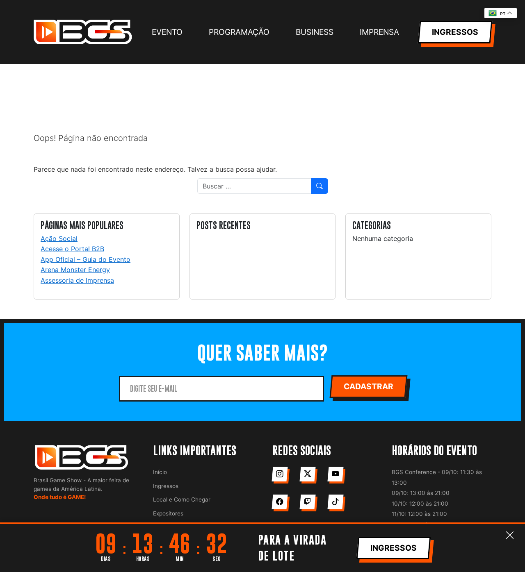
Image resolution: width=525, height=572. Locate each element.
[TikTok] (335, 502)
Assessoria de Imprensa (77, 280)
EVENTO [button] (167, 32)
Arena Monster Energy (75, 270)
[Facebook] (280, 502)
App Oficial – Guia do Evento (85, 259)
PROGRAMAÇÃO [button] (239, 32)
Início (160, 472)
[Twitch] (307, 502)
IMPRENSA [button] (379, 32)
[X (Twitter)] (307, 474)
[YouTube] (335, 474)
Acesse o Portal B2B (72, 249)
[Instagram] (280, 474)
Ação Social (59, 238)
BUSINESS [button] (314, 32)
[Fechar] (510, 535)
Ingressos (165, 486)
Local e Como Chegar (181, 499)
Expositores (168, 513)
